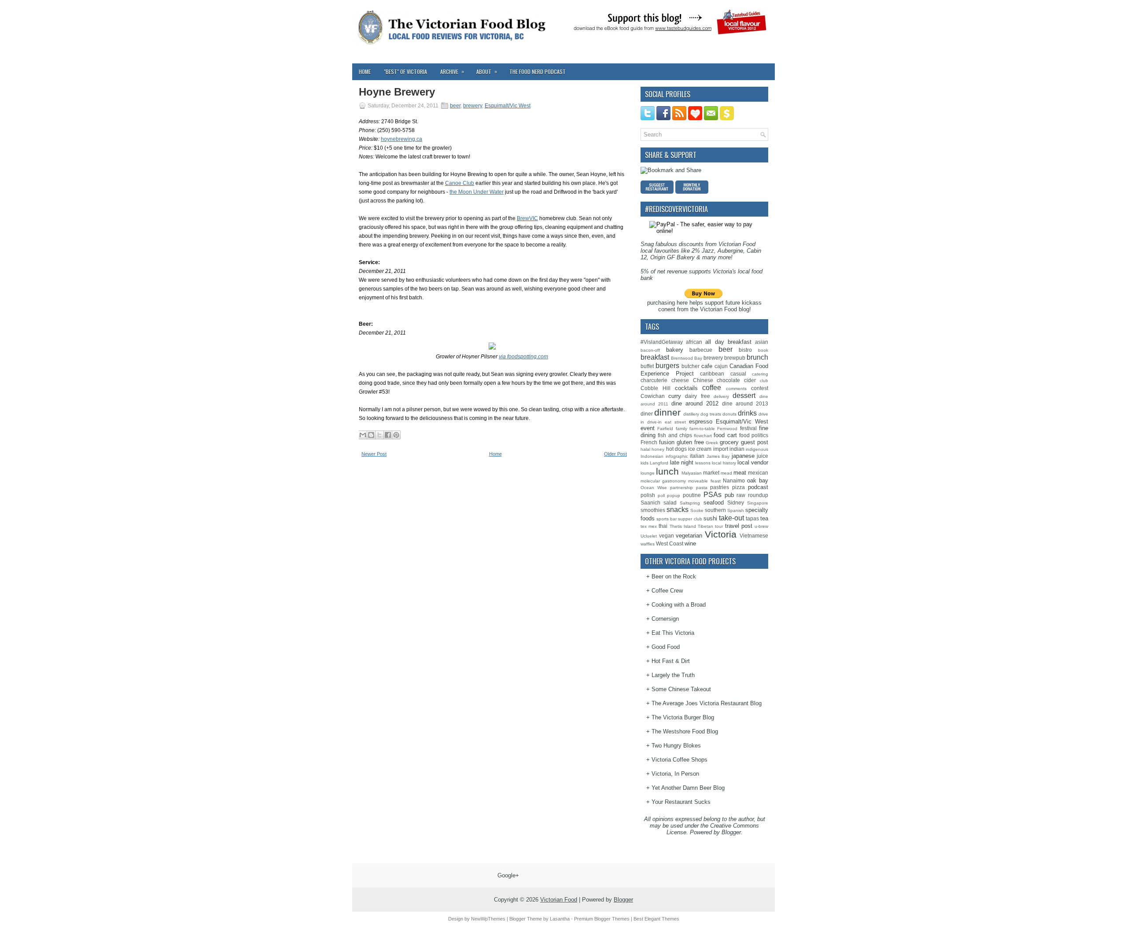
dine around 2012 (694, 403)
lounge (648, 473)
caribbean (712, 373)
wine (690, 543)
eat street (675, 422)
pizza (738, 487)
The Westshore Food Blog (685, 731)
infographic (677, 456)
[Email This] (362, 435)
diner (647, 413)
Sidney (735, 502)
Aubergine (730, 250)
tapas (752, 518)
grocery (729, 442)
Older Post (615, 454)
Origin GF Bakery (672, 257)
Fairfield (665, 428)
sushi (710, 518)
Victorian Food (558, 899)
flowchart (703, 435)
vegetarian (689, 535)
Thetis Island (683, 526)
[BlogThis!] (371, 435)
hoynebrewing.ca (401, 139)
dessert (744, 395)
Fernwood (727, 428)
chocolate (728, 380)
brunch (757, 357)
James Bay (718, 456)
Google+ (508, 875)
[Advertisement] (425, 528)
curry (674, 396)
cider (750, 380)
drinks (747, 413)
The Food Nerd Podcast (537, 71)
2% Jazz (703, 250)
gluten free (690, 442)
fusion (666, 442)
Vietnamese (754, 535)
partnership (681, 487)
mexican (758, 472)
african (694, 342)
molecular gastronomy (663, 481)
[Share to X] (379, 435)
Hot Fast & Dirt (671, 661)
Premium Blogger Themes (602, 918)
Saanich (650, 502)
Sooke (696, 510)
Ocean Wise (654, 487)
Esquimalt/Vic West (507, 106)
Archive (452, 71)
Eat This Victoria (673, 633)
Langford (659, 462)
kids (644, 462)
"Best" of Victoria (405, 71)
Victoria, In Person (675, 773)
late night (681, 462)
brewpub (734, 358)
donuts (729, 414)
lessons (703, 462)
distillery (691, 414)
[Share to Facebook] (387, 435)
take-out (731, 518)
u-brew (761, 526)
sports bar (666, 518)
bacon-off (650, 350)
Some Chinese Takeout (681, 689)
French (649, 442)
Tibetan (705, 526)
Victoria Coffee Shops (679, 759)
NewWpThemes (488, 918)
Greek (712, 442)
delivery (721, 396)
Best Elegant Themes (656, 918)
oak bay (757, 480)
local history (724, 462)
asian (761, 342)
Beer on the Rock (674, 576)
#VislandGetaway (662, 342)
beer (455, 106)
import (720, 449)
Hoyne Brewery (397, 92)
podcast (758, 487)
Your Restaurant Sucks (681, 802)
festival (748, 428)
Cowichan (653, 396)
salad (670, 502)
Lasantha (560, 918)
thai (663, 526)
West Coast (669, 543)
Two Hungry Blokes (676, 745)
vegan (666, 535)
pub (729, 495)
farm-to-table (702, 428)
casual (738, 373)
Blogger (731, 832)
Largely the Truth (673, 675)
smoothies (653, 510)
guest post (754, 442)
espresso (700, 421)
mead (726, 473)
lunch (667, 471)
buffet (647, 366)
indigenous (757, 449)
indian (736, 449)
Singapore (757, 503)
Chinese (703, 380)
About (486, 71)
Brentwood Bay (686, 358)
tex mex (649, 526)
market (711, 472)
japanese (743, 456)
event (648, 428)
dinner (667, 412)
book (763, 350)
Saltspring (690, 503)
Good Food (666, 647)
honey (658, 449)
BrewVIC (527, 218)
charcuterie (654, 380)
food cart (725, 435)
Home (365, 71)
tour (719, 526)
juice (762, 456)
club (764, 380)
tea (764, 518)
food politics (753, 435)
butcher (690, 366)
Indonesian (652, 456)
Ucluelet (649, 536)
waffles (648, 543)
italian (697, 456)
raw (741, 495)
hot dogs (676, 449)
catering (760, 374)
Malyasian (691, 473)
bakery (674, 349)
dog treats (710, 414)
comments (736, 388)
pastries (719, 487)
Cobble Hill (655, 388)
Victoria (721, 534)
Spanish (735, 510)
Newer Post (374, 454)
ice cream (699, 449)
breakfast (655, 357)
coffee (711, 387)
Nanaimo (734, 480)
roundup (758, 495)
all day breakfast (728, 342)
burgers (667, 365)
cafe (706, 366)
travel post (738, 526)
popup (673, 495)
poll (661, 495)
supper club (690, 518)
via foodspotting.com (523, 357)
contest (759, 388)
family (681, 428)
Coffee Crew (667, 590)
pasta (701, 487)
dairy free (697, 396)
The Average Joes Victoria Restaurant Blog (707, 703)
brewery (472, 106)
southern (715, 510)
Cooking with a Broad (679, 604)
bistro (745, 350)
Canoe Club (459, 183)
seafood (713, 502)
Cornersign (665, 618)
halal (645, 449)
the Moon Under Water (476, 192)
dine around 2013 (745, 403)
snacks (678, 509)
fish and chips (675, 435)
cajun (721, 366)
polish (648, 495)
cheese (680, 380)
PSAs (712, 494)
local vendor (752, 462)
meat (739, 472)
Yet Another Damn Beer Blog (688, 787)
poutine (692, 495)
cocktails (686, 388)
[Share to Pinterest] (396, 435)
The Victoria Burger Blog (683, 717)
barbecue (700, 350)
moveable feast (704, 481)
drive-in (654, 422)
